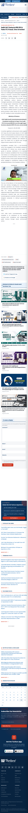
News (18, 20)
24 (3, 700)
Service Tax (18, 14)
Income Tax (6, 14)
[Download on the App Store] (19, 751)
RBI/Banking (17, 777)
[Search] (26, 14)
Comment (5, 427)
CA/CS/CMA (17, 782)
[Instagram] (15, 767)
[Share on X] (6, 38)
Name (4, 443)
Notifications (4, 788)
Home (2, 14)
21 (17, 697)
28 (17, 700)
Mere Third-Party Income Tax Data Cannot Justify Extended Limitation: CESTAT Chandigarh (12, 573)
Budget (12, 14)
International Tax (4, 782)
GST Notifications (7, 262)
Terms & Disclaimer (12, 805)
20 (14, 697)
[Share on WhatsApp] (12, 38)
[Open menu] (25, 5)
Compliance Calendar (6, 794)
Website (4, 455)
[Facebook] (2, 767)
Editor (4, 33)
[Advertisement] (14, 61)
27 (14, 700)
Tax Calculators (4, 796)
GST (17, 259)
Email (4, 449)
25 (6, 700)
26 (10, 700)
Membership (18, 796)
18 (6, 697)
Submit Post (17, 1)
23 (25, 697)
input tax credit (17, 262)
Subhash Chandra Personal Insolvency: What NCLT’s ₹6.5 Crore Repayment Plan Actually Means (13, 606)
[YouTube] (9, 767)
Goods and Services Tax (10, 20)
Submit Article (18, 790)
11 (6, 695)
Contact (16, 794)
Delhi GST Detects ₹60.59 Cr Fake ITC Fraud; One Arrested (12, 28)
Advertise (17, 792)
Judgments (3, 792)
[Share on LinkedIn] (9, 38)
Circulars (3, 790)
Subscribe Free (6, 726)
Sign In (23, 1)
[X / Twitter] (5, 767)
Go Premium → (14, 518)
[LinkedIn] (12, 767)
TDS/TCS (3, 779)
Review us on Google (10, 277)
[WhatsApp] (19, 767)
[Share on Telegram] (15, 38)
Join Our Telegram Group (11, 274)
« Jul (2, 705)
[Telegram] (22, 767)
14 (17, 695)
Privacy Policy (4, 805)
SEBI (16, 775)
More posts (4, 552)
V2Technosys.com (5, 803)
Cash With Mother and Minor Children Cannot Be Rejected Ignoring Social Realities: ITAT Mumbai (13, 566)
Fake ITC (11, 257)
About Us (17, 788)
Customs (3, 777)
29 (21, 700)
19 (10, 697)
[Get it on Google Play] (9, 751)
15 (21, 695)
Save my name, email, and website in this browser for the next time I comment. (15, 461)
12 (10, 695)
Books (8, 1)
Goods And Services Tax (8, 259)
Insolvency (17, 779)
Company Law (18, 773)
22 (21, 697)
